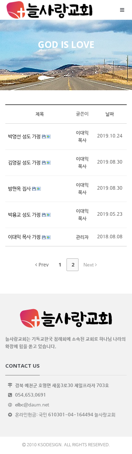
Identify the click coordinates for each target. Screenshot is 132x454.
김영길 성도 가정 (25, 162)
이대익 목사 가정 (25, 236)
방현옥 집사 (20, 188)
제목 (40, 114)
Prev (43, 264)
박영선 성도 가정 (25, 136)
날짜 (110, 114)
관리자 (82, 237)
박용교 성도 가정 (25, 214)
